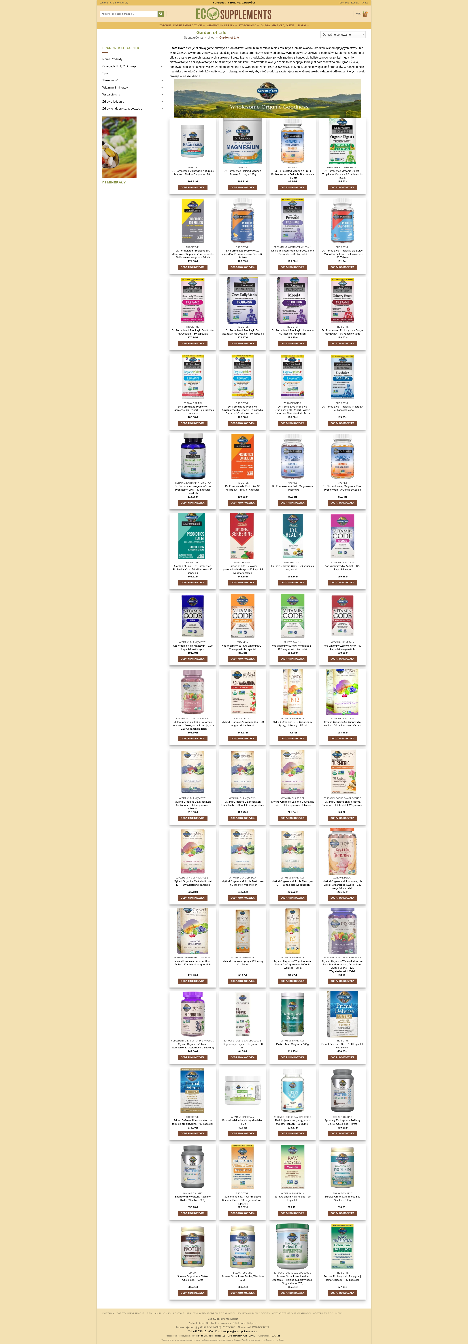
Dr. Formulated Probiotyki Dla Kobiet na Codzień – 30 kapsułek (193, 332)
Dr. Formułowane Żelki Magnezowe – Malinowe (292, 488)
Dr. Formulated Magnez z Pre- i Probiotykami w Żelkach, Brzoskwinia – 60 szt (292, 174)
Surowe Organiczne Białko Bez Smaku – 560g (342, 1198)
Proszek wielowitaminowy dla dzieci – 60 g (242, 1122)
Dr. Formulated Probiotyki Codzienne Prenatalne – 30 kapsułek (292, 252)
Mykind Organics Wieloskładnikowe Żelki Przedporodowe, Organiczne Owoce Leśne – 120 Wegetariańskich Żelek (342, 966)
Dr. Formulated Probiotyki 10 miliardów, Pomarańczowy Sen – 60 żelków (242, 254)
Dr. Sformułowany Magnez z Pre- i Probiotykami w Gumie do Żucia (342, 488)
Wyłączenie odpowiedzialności (214, 1313)
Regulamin (154, 1313)
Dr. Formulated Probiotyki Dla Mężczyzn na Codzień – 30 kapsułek (243, 332)
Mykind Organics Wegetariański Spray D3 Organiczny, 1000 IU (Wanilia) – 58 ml (292, 964)
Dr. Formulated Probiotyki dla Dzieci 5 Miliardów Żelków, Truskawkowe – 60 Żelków (342, 254)
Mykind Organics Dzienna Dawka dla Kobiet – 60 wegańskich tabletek (292, 803)
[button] (114, 2)
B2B (188, 1313)
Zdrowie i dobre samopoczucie (181, 25)
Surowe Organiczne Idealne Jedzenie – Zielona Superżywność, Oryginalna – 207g (292, 1280)
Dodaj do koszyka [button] (193, 187)
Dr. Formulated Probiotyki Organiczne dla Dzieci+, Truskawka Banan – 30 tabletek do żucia (242, 410)
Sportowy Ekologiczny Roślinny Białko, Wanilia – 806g (193, 1198)
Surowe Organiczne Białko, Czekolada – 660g (192, 1278)
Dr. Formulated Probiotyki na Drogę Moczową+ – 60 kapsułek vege (342, 332)
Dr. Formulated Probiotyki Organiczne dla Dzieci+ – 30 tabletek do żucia (192, 410)
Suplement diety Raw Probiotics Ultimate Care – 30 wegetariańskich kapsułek (242, 1200)
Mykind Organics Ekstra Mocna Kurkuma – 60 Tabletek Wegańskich (342, 803)
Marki (302, 25)
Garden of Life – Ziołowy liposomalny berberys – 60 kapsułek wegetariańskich (242, 569)
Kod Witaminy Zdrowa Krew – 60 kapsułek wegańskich (342, 647)
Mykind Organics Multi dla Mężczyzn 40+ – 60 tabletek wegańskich (292, 883)
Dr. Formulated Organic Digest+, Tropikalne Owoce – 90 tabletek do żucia (342, 174)
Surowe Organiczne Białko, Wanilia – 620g (242, 1278)
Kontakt (355, 2)
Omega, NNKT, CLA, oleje (277, 25)
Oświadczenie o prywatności (291, 1313)
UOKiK (252, 1336)
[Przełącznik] (162, 66)
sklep (210, 37)
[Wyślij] (161, 14)
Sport (105, 73)
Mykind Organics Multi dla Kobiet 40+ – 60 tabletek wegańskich (193, 883)
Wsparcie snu (111, 94)
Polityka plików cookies (253, 1313)
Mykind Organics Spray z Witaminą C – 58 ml (242, 963)
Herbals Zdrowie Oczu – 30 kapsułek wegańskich (292, 567)
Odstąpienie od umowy (328, 1313)
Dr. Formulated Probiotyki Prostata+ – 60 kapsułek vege (342, 408)
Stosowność (247, 25)
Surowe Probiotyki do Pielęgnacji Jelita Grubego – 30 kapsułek (342, 1278)
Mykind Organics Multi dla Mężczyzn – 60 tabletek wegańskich (243, 883)
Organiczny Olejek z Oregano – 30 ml (243, 1046)
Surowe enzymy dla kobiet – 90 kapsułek (292, 1198)
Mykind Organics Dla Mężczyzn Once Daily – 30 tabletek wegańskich (242, 803)
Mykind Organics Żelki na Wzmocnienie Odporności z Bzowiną (193, 1046)
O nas (365, 2)
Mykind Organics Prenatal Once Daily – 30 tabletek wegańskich (192, 963)
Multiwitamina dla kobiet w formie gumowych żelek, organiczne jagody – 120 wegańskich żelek (193, 725)
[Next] (162, 155)
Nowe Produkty (112, 59)
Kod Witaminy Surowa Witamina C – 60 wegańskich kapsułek (242, 647)
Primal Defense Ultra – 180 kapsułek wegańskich (342, 1046)
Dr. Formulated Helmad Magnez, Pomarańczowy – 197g (243, 172)
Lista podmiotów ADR (237, 1336)
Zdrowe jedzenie (113, 101)
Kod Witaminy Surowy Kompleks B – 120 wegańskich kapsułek (293, 647)
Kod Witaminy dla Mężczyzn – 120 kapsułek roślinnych (193, 647)
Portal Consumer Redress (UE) (212, 1336)
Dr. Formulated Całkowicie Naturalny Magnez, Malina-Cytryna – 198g (193, 172)
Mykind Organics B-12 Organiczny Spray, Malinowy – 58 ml (292, 723)
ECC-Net (276, 1336)
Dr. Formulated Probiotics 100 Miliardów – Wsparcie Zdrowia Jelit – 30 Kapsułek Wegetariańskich (193, 254)
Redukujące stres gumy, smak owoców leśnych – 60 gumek (292, 1122)
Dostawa (344, 2)
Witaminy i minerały (220, 25)
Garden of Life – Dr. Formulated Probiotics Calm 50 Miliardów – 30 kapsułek (192, 569)
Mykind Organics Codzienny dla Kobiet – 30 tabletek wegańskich (342, 723)
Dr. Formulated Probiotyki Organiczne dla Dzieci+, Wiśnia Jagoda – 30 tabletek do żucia (292, 410)
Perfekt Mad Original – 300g (292, 1044)
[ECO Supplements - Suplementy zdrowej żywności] (234, 14)
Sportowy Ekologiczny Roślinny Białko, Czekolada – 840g (342, 1122)
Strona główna (193, 37)
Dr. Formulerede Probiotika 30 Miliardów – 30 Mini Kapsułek (242, 488)
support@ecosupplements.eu (240, 1331)
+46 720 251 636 (203, 1331)
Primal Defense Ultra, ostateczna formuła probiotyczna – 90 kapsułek (192, 1122)
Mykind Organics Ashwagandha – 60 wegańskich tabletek (243, 723)
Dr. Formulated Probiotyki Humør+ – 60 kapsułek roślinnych (293, 332)
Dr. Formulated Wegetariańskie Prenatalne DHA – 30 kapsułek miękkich (193, 489)
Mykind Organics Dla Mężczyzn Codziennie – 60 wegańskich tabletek (193, 805)
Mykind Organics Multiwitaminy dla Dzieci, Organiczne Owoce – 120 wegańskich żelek (342, 884)
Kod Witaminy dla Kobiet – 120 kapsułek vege (342, 567)
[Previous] (104, 155)
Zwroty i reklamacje (130, 1313)
